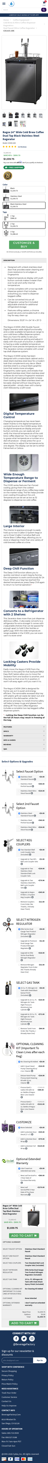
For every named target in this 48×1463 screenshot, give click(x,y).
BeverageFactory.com (11, 1414)
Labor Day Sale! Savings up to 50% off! (24, 15)
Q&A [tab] (5, 749)
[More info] (35, 779)
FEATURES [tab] (7, 727)
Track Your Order (9, 1392)
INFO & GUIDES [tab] (9, 740)
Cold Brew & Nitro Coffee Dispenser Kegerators (19, 24)
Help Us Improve (9, 1405)
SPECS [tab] (6, 731)
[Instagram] (32, 1338)
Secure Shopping (9, 1371)
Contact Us (6, 1401)
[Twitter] (24, 1338)
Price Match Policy (9, 1383)
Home (6, 20)
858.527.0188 (11, 1437)
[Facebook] (16, 1338)
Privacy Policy (8, 1375)
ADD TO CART (22, 1235)
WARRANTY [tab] (8, 736)
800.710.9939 (13, 1433)
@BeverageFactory (24, 1344)
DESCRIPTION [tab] (9, 260)
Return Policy (7, 1379)
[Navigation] (3, 4)
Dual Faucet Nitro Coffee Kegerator (19, 28)
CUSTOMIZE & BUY (24, 244)
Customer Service (9, 1397)
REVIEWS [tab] (7, 744)
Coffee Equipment (21, 20)
